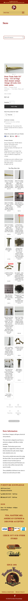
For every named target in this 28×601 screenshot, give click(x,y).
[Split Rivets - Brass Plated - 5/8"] (8, 242)
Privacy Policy (20, 592)
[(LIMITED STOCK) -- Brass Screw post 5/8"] (19, 341)
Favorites (9, 413)
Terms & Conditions (8, 592)
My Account (10, 407)
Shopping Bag (18, 413)
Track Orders (18, 407)
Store (5, 87)
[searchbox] (14, 37)
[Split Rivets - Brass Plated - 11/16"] (19, 363)
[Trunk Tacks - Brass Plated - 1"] (8, 388)
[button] (9, 114)
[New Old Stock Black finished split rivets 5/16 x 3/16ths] (8, 288)
